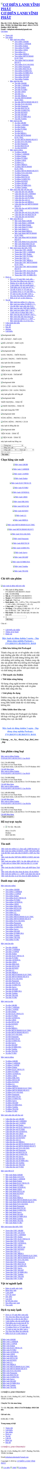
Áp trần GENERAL (12, 1018)
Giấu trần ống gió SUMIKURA (16, 1161)
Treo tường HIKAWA (13, 906)
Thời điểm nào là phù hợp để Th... (22, 287)
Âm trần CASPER (12, 952)
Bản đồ (8, 327)
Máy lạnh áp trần (16, 121)
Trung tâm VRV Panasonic (15, 1262)
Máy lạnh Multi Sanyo (13, 1212)
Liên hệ (8, 325)
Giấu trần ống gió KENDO (24, 217)
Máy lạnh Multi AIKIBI (23, 221)
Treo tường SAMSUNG (23, 71)
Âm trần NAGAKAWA (23, 104)
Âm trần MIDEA (21, 96)
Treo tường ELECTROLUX (15, 898)
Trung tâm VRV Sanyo (13, 1268)
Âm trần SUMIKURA (23, 117)
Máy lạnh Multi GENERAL (15, 1187)
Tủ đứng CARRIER (22, 154)
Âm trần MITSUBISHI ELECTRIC (23, 99)
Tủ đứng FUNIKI (21, 158)
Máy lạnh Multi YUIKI (13, 1223)
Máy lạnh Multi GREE (13, 1189)
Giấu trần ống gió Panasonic (15, 1150)
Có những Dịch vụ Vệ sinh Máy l (17, 1327)
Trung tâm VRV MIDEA (24, 260)
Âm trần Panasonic (21, 106)
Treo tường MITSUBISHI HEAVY (18, 919)
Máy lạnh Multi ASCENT (14, 1177)
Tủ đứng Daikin (20, 156)
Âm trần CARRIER (22, 85)
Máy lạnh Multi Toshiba (14, 1219)
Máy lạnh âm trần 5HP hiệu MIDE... (23, 308)
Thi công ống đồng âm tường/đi (16, 1331)
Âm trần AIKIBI (21, 83)
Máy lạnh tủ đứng (16, 150)
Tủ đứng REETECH (22, 177)
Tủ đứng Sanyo (11, 1101)
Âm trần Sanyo (10, 987)
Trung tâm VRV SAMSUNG (16, 1266)
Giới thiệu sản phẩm (12, 630)
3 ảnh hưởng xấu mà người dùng (17, 1321)
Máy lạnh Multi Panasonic (14, 1206)
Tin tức (8, 300)
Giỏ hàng (4, 31)
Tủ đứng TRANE (11, 1109)
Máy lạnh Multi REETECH (25, 244)
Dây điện (8, 1297)
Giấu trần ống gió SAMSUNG (16, 1154)
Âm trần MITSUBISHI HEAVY (26, 102)
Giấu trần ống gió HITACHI (15, 1136)
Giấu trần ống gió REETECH (25, 215)
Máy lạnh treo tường (17, 40)
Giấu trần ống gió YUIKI (14, 1167)
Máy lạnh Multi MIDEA (23, 231)
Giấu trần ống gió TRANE (15, 1165)
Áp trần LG (19, 131)
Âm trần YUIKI (11, 997)
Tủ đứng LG (19, 162)
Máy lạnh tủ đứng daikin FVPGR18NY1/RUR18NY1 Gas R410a (16, 787)
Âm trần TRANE (11, 995)
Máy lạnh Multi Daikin (23, 225)
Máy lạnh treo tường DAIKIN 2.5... (23, 304)
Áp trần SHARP (11, 1045)
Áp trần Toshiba (11, 1049)
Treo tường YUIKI (12, 940)
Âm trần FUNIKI (21, 90)
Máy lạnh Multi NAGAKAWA (26, 242)
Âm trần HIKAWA (12, 964)
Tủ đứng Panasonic (22, 175)
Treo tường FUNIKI (22, 48)
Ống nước (9, 1305)
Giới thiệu (9, 331)
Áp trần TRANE (11, 1051)
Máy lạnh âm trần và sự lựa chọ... (22, 321)
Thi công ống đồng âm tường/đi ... (22, 296)
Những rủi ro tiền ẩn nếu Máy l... (22, 283)
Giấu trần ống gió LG (22, 200)
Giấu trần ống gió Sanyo (14, 1156)
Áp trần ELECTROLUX (14, 1014)
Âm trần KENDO (21, 112)
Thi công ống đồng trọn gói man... (22, 281)
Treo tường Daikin (21, 46)
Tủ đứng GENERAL (13, 1074)
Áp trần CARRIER (22, 125)
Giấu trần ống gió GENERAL (16, 1131)
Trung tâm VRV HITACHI (15, 1247)
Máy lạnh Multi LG (22, 229)
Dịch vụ (8, 277)
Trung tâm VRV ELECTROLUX (17, 1239)
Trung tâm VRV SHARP (14, 1270)
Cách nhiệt (9, 1292)
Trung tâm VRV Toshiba (14, 1274)
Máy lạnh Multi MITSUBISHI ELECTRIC (21, 1200)
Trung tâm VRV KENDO (14, 1249)
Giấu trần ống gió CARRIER (25, 194)
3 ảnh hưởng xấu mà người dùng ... (22, 285)
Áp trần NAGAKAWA (23, 142)
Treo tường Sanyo (11, 929)
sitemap (8, 329)
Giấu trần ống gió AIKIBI (24, 192)
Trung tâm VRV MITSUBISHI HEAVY (20, 1258)
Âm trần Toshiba (21, 119)
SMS (14, 1468)
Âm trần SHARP (21, 115)
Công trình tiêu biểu (12, 323)
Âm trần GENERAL (13, 960)
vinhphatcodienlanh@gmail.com (16, 1457)
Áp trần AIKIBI (20, 123)
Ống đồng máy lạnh (12, 1303)
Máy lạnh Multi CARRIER (24, 223)
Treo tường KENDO (22, 75)
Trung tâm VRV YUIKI (14, 1278)
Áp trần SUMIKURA (13, 1047)
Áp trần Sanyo (10, 1043)
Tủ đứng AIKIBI (21, 152)
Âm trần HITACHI (12, 966)
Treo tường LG (20, 52)
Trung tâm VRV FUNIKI (24, 256)
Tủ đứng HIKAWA (12, 1078)
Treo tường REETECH (23, 69)
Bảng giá (8, 1440)
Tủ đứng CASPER (12, 1065)
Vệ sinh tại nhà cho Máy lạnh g (16, 1329)
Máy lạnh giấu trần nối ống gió (21, 190)
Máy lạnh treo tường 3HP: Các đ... (22, 310)
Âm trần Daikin (20, 87)
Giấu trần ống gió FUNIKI (24, 198)
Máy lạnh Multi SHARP (14, 1214)
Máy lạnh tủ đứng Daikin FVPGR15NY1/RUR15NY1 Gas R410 (15, 757)
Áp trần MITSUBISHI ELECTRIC (23, 136)
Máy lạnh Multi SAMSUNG (15, 1210)
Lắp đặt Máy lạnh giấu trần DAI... (22, 306)
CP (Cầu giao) (10, 1295)
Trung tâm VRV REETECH (25, 273)
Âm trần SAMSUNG (22, 110)
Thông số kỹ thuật (12, 632)
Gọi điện (6, 1468)
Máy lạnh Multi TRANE (14, 1221)
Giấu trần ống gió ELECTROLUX (18, 1127)
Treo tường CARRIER (23, 44)
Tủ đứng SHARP (21, 183)
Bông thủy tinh (10, 1290)
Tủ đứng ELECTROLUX (14, 1069)
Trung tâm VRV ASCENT (15, 1233)
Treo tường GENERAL (14, 902)
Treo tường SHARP (22, 77)
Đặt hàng (9, 619)
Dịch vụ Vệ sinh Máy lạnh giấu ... (22, 279)
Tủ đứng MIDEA (21, 165)
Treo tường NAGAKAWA (24, 65)
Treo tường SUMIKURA (24, 73)
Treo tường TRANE (12, 937)
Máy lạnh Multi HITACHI (15, 1191)
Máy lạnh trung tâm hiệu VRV (21, 248)
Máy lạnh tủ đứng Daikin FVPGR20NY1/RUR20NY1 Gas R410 (15, 772)
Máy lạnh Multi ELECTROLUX (17, 1183)
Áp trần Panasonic (21, 144)
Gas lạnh (8, 1299)
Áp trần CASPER (11, 1009)
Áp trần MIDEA (21, 133)
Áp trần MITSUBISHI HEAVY (26, 140)
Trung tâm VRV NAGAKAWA (26, 271)
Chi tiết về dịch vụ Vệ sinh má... (21, 290)
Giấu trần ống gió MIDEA (24, 202)
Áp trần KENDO (21, 148)
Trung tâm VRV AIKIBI (23, 250)
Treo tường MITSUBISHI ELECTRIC (19, 917)
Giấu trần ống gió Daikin (24, 196)
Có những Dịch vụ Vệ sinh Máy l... (23, 292)
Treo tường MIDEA (22, 54)
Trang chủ (9, 35)
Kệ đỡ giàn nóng (11, 1301)
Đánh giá (8, 634)
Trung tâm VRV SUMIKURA (26, 275)
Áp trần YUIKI (11, 1053)
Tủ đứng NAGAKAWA (23, 173)
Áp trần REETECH (22, 146)
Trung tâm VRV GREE (14, 1245)
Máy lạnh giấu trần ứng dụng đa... (22, 317)
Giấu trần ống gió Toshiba (14, 1163)
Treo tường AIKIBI (22, 42)
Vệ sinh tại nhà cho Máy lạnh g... (22, 294)
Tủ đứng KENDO (21, 181)
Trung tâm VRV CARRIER (25, 252)
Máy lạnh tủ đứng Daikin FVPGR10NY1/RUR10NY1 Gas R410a (16, 802)
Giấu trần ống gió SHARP (15, 1159)
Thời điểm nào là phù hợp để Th (17, 1323)
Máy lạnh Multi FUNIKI (23, 227)
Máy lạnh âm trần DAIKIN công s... (23, 315)
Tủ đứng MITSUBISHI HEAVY (27, 171)
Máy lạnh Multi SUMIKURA (25, 246)
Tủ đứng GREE (20, 160)
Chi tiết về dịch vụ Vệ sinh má (16, 1325)
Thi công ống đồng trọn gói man (17, 1317)
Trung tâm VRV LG (22, 258)
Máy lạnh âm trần (16, 81)
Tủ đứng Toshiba (21, 187)
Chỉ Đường (22, 1468)
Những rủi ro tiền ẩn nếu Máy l (16, 1319)
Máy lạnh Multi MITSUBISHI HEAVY (19, 1202)
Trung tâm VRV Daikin (23, 254)
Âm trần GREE (20, 92)
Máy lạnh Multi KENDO (14, 1194)
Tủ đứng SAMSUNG (22, 179)
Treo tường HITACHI (13, 908)
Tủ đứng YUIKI (11, 1111)
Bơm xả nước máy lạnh (13, 1288)
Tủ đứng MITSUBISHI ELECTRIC (23, 168)
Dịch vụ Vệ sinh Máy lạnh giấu (16, 1315)
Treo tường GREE (21, 50)
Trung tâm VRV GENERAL (15, 1243)
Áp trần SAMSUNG (12, 1041)
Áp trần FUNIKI (21, 129)
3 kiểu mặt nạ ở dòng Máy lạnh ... (22, 312)
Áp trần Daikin (20, 127)
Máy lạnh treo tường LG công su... (22, 302)
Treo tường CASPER (13, 894)
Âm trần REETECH (22, 108)
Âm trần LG (19, 94)
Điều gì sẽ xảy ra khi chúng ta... (21, 298)
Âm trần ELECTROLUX (14, 956)
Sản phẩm (9, 37)
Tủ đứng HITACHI (12, 1080)
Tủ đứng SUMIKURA (23, 185)
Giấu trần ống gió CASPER (15, 1123)
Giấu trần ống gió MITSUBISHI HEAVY (20, 1146)
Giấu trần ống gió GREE (14, 1134)
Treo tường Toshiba (22, 79)
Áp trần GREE (10, 1020)
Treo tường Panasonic (22, 67)
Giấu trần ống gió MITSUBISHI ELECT (20, 1144)
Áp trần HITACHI (12, 1022)
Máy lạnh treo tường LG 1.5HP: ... (22, 319)
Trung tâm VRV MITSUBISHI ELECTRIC (21, 1256)
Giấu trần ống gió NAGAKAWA (27, 212)
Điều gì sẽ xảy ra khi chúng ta (16, 1333)
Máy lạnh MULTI (16, 219)
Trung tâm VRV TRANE (14, 1276)
